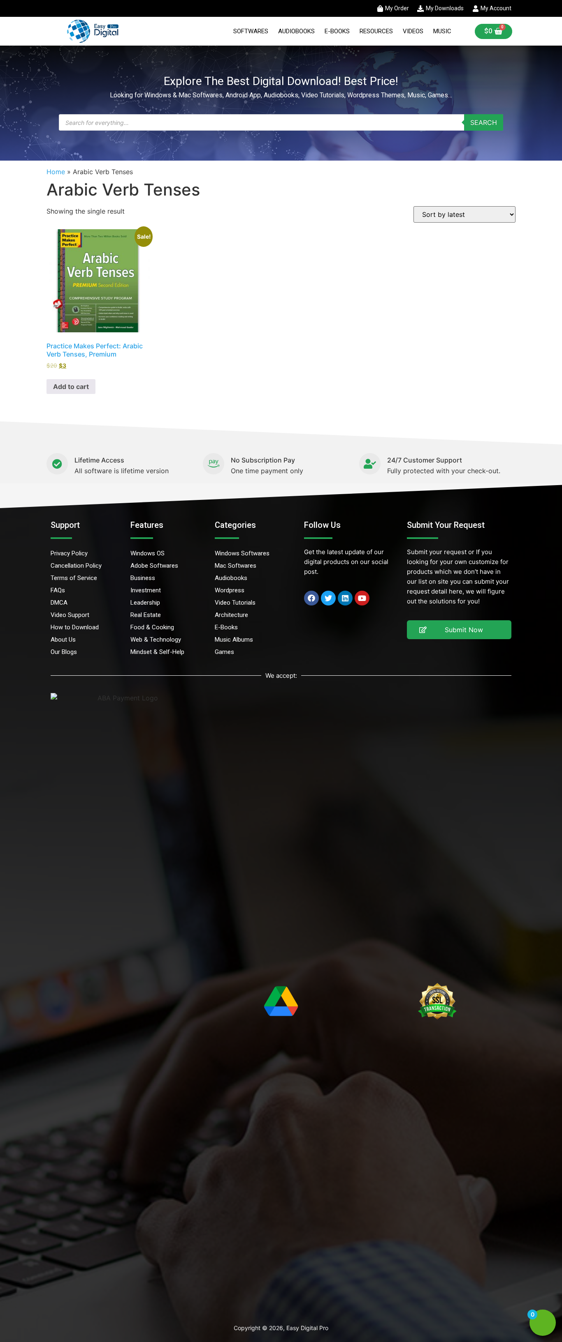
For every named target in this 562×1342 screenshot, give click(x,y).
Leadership (145, 602)
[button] (459, 629)
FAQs (58, 590)
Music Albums (234, 639)
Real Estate (145, 615)
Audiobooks (296, 31)
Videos (413, 31)
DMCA (59, 602)
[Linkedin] (345, 598)
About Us (63, 639)
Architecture (231, 615)
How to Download (75, 627)
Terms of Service (74, 578)
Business (142, 578)
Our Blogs (64, 652)
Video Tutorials (235, 602)
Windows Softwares (242, 553)
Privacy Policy (69, 553)
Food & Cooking (152, 627)
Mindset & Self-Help (157, 652)
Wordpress (229, 590)
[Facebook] (311, 598)
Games (224, 652)
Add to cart (71, 386)
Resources (376, 31)
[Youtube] (362, 598)
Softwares (250, 31)
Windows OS (147, 553)
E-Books (337, 31)
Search (483, 122)
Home (55, 172)
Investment (145, 590)
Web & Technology (155, 639)
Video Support (70, 615)
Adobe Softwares (154, 565)
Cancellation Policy (76, 565)
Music (442, 31)
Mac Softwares (235, 565)
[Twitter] (328, 598)
